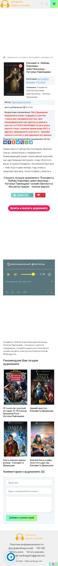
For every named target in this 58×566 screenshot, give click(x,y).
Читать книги (16, 552)
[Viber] (22, 142)
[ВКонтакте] (5, 142)
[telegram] (31, 142)
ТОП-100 (40, 548)
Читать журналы (35, 552)
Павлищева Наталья (21, 102)
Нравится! (24, 195)
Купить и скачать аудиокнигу (29, 208)
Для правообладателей (21, 548)
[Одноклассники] (13, 142)
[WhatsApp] (26, 142)
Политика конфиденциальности (26, 544)
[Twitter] (18, 142)
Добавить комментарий (21, 517)
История (41, 82)
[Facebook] (9, 142)
